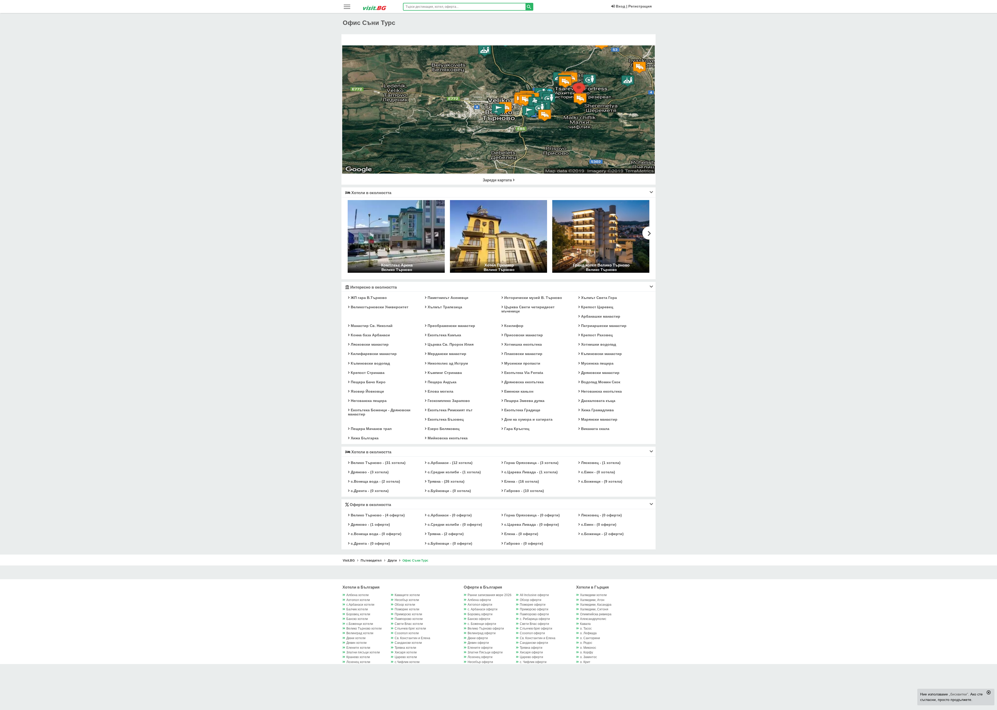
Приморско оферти (534, 609)
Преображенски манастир (451, 326)
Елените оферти (480, 648)
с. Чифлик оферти (533, 662)
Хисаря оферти (531, 652)
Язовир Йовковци (367, 391)
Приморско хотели (408, 614)
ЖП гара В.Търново (368, 298)
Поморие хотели (407, 609)
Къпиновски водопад (370, 363)
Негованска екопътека (601, 391)
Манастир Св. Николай (371, 326)
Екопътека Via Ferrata (523, 373)
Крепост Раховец (596, 335)
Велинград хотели (359, 633)
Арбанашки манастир (600, 316)
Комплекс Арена (397, 265)
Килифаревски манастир (373, 354)
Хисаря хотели (406, 652)
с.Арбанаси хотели (360, 604)
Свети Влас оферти (534, 624)
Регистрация (640, 6)
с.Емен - (597, 472)
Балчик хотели (357, 609)
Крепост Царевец (596, 307)
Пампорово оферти (534, 614)
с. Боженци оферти (482, 624)
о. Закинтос (588, 657)
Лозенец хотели (358, 662)
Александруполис (593, 619)
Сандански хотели (408, 643)
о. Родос (586, 643)
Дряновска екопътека (523, 382)
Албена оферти (479, 600)
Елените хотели (358, 648)
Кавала (585, 624)
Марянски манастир (598, 419)
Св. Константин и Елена (412, 638)
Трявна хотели (405, 648)
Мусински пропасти (521, 363)
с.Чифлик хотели (407, 662)
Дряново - (369, 472)
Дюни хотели (356, 638)
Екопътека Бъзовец (445, 419)
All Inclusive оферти (534, 595)
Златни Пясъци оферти (485, 652)
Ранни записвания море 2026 (489, 595)
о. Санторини (590, 638)
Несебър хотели (407, 600)
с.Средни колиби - (454, 472)
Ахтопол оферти (480, 604)
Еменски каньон (518, 391)
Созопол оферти (532, 633)
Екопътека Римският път (450, 410)
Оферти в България (483, 587)
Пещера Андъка (441, 382)
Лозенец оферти (480, 657)
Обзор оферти (530, 600)
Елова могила (440, 391)
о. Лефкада (588, 633)
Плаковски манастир (522, 354)
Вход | (621, 6)
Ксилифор (513, 326)
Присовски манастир (523, 335)
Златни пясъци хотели (363, 652)
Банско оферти (479, 619)
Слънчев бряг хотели (410, 628)
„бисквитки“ (958, 694)
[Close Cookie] (988, 692)
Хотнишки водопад (598, 344)
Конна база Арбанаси (370, 335)
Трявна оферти (531, 648)
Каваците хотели (407, 595)
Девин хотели (356, 643)
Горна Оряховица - (530, 463)
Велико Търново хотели (364, 628)
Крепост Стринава (367, 373)
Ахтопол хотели (358, 600)
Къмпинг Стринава (444, 373)
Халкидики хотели (593, 595)
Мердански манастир (446, 354)
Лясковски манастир (369, 344)
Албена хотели (357, 595)
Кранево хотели (358, 657)
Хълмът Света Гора (598, 298)
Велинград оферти (482, 633)
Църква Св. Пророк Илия (450, 344)
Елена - (521, 481)
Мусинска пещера (597, 363)
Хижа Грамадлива (597, 410)
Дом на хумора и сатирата (528, 419)
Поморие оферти (532, 604)
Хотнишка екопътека (522, 344)
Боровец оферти (480, 614)
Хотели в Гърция (592, 587)
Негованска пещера (368, 401)
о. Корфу (586, 652)
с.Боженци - (601, 481)
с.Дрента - (369, 491)
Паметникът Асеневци (447, 298)
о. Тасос (586, 628)
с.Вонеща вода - (375, 481)
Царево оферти (531, 657)
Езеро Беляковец (443, 429)
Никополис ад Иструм (447, 363)
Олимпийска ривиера (595, 614)
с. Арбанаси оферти (482, 609)
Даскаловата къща (597, 401)
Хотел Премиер (499, 265)
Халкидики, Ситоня (594, 609)
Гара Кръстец (516, 429)
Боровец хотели (358, 614)
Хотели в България (361, 587)
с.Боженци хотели (359, 624)
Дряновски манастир (599, 373)
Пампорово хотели (409, 619)
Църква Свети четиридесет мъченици (528, 309)
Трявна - (445, 481)
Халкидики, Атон (592, 600)
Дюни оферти (478, 638)
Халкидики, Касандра (595, 604)
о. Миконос (588, 648)
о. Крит (585, 662)
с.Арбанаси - (450, 463)
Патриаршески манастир (603, 326)
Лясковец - (600, 463)
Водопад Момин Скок (600, 382)
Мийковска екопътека (447, 438)
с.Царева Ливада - (530, 472)
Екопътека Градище (521, 410)
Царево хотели (406, 657)
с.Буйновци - (449, 491)
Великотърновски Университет (379, 307)
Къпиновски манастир (601, 354)
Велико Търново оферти (486, 628)
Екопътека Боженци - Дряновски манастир (379, 412)
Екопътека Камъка (444, 335)
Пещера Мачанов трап (371, 429)
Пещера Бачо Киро (368, 382)
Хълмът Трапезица (444, 307)
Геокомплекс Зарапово (448, 401)
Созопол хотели (407, 633)
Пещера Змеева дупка (523, 401)
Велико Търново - (378, 463)
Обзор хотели (405, 604)
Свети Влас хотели (409, 624)
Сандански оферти (534, 643)
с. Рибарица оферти (535, 619)
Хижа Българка (364, 438)
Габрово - (523, 491)
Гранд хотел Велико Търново (601, 265)
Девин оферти (478, 643)
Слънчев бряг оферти (536, 628)
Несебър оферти (480, 662)
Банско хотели (357, 619)
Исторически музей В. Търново (532, 298)
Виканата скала (594, 429)
